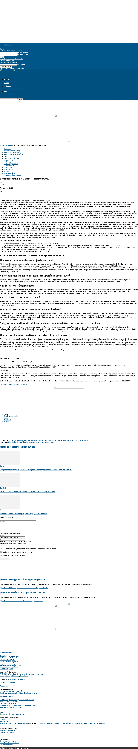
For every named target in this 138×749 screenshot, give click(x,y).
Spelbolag (7, 86)
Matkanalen (4, 723)
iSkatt (2, 702)
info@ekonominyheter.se (17, 679)
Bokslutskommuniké (11, 416)
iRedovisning (13, 700)
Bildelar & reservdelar (7, 730)
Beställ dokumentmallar (28, 693)
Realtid (24, 658)
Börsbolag (8, 145)
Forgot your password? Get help (11, 59)
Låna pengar (12, 94)
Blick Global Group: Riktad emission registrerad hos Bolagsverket (31, 442)
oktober (7, 422)
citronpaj (77, 723)
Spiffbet (7, 171)
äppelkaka (84, 723)
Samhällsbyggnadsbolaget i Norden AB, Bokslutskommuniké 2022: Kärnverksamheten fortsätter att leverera (49, 440)
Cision (6, 156)
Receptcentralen (15, 723)
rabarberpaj (93, 723)
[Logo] (7, 71)
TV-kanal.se (15, 676)
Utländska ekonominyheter (10, 665)
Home (2, 145)
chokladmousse (52, 723)
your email (21, 64)
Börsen (6, 83)
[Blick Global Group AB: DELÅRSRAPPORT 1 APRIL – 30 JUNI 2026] (10, 486)
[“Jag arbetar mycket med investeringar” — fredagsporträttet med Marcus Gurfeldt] (10, 464)
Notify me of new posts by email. (13, 555)
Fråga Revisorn (30, 705)
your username (22, 53)
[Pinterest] (17, 431)
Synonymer (4, 721)
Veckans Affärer (15, 658)
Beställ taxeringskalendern (9, 693)
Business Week (5, 667)
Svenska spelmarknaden (12, 175)
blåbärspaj (69, 723)
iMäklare (3, 707)
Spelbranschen (9, 166)
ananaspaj (42, 723)
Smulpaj (25, 723)
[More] (30, 431)
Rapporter (4, 686)
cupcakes (61, 723)
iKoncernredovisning (26, 700)
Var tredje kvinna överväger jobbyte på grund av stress (23, 514)
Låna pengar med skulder (16, 96)
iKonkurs (14, 702)
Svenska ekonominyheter (9, 656)
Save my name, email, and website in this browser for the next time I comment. (29, 549)
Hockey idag (38, 674)
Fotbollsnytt (13, 674)
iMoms (7, 702)
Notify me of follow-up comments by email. (17, 552)
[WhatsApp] (23, 431)
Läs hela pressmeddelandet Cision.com (13, 384)
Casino (6, 418)
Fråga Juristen (18, 705)
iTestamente (4, 703)
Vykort (2, 720)
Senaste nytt (8, 160)
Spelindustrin (8, 169)
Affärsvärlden (5, 662)
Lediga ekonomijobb (7, 691)
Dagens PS (14, 662)
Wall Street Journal (6, 669)
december (7, 420)
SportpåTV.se (5, 676)
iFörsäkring (11, 707)
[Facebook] (3, 431)
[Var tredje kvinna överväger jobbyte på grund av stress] (10, 508)
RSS (1, 712)
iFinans (19, 707)
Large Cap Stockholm (11, 158)
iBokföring (4, 700)
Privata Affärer (5, 660)
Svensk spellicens (10, 173)
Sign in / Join (8, 45)
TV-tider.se (24, 676)
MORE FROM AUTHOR (25, 447)
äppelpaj (101, 723)
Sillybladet (30, 674)
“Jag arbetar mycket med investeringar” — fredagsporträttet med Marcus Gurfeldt (36, 470)
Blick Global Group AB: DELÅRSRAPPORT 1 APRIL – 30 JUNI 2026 (27, 492)
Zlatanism (22, 674)
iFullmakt (13, 703)
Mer (5, 91)
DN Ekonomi (4, 658)
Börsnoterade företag (12, 151)
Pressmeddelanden (7, 683)
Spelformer (8, 167)
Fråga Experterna (6, 705)
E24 (13, 660)
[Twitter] (10, 431)
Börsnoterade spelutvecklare (14, 154)
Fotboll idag (4, 674)
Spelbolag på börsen (15, 89)
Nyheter (7, 79)
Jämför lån (19, 691)
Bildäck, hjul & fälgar (7, 732)
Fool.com (15, 667)
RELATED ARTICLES (8, 447)
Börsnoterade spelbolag (12, 153)
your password (22, 55)
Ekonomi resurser (6, 696)
